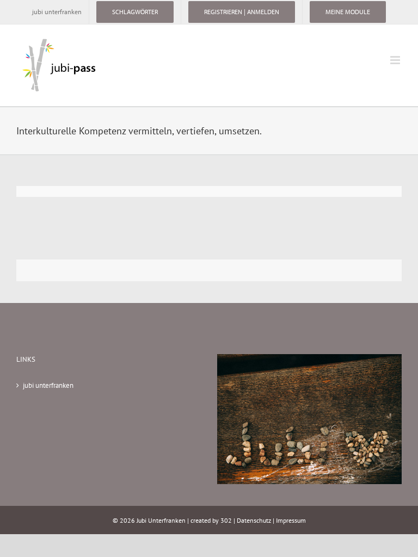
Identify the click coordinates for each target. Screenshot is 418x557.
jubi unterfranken (48, 385)
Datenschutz (254, 520)
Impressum (291, 520)
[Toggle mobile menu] (396, 60)
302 (226, 520)
